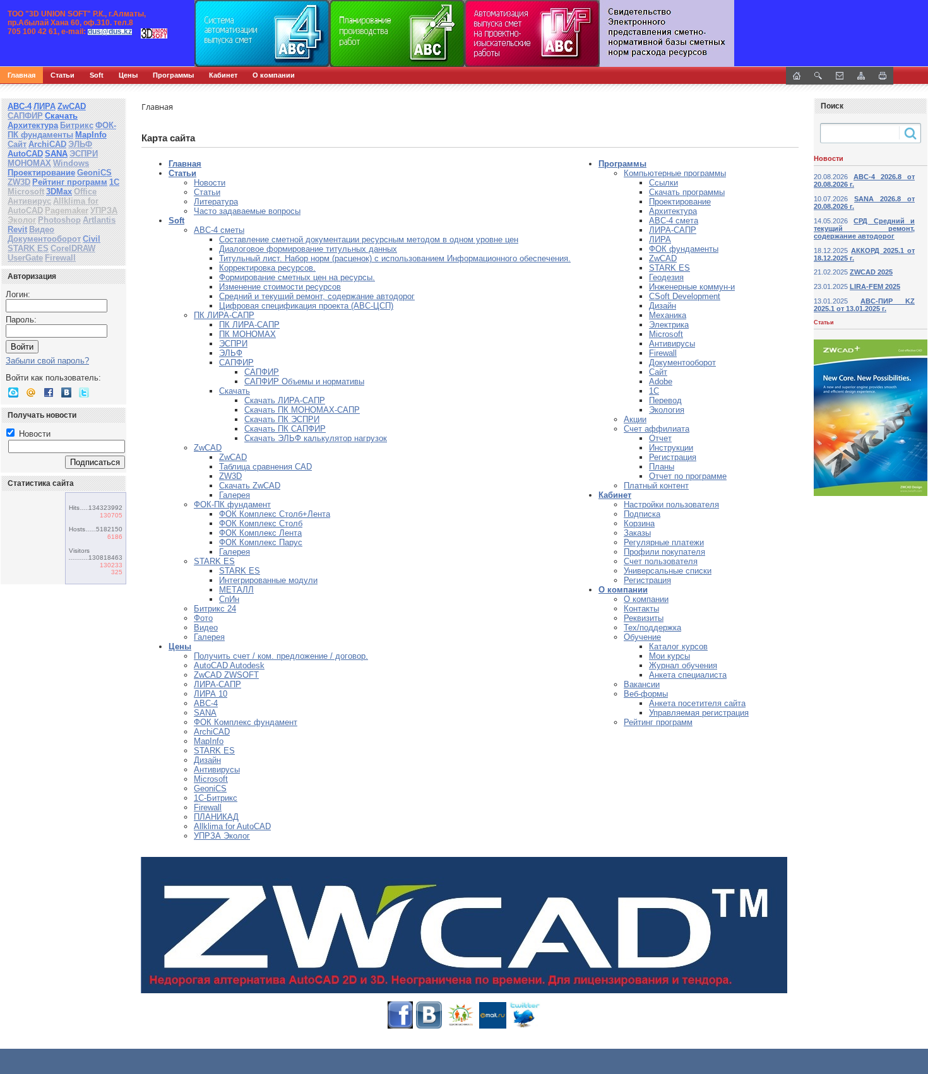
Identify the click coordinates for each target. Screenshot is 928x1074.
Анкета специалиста (688, 675)
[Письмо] (839, 76)
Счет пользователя (661, 561)
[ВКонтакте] (66, 392)
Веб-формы (646, 694)
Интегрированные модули (268, 580)
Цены (128, 75)
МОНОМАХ (29, 163)
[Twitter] (84, 392)
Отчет (660, 438)
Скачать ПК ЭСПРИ (281, 419)
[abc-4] (464, 33)
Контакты (641, 608)
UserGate (25, 258)
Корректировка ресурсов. (267, 268)
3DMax (59, 191)
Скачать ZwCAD (249, 485)
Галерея (234, 495)
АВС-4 (20, 106)
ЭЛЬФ (80, 144)
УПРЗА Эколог (222, 836)
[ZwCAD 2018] (464, 925)
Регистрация (672, 457)
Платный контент (656, 485)
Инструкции (671, 447)
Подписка (642, 514)
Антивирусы (217, 769)
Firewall (60, 258)
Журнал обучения (683, 665)
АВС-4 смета (673, 220)
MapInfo (91, 134)
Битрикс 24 (215, 608)
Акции (635, 419)
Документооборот (44, 239)
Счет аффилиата (656, 429)
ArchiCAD (47, 144)
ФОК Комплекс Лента (260, 533)
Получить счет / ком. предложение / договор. (281, 656)
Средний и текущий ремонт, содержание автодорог (317, 296)
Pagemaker (66, 210)
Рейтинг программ (69, 182)
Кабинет (223, 75)
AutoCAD (25, 153)
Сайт (17, 144)
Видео (41, 229)
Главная (21, 75)
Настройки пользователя (671, 504)
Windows (71, 163)
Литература (216, 201)
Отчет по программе (688, 476)
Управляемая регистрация (699, 712)
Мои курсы (669, 656)
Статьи (62, 75)
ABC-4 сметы (219, 230)
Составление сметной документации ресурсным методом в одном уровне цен (368, 239)
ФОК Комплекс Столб (260, 523)
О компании (274, 75)
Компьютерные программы (675, 173)
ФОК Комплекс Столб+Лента (274, 514)
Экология (666, 410)
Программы (173, 75)
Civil (91, 239)
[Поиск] (818, 76)
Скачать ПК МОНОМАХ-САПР (302, 410)
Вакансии (642, 684)
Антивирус (29, 201)
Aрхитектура (673, 211)
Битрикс (76, 125)
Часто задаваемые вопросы (247, 211)
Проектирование (41, 172)
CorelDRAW (73, 248)
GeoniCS (94, 172)
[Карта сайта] (861, 76)
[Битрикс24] (13, 392)
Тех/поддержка (652, 627)
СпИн (229, 599)
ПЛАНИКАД (216, 817)
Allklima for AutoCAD (232, 826)
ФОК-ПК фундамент (232, 504)
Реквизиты (643, 618)
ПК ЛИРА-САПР (224, 315)
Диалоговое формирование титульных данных (308, 249)
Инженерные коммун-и (692, 287)
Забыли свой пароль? (47, 360)
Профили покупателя (664, 552)
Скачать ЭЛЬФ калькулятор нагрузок (315, 438)
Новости (33, 434)
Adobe (660, 381)
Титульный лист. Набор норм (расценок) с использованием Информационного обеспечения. (395, 258)
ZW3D (19, 182)
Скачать (61, 116)
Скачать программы (687, 192)
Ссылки (663, 182)
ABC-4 (206, 703)
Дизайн (207, 760)
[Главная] (135, 33)
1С (114, 182)
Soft (97, 75)
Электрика (669, 324)
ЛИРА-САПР (217, 684)
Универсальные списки (667, 570)
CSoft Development (684, 296)
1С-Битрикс (215, 798)
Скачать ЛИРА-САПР (284, 400)
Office (85, 191)
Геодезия (666, 277)
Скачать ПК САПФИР (285, 429)
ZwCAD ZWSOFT (226, 675)
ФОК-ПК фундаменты (62, 130)
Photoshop (59, 220)
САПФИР (25, 116)
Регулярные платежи (664, 542)
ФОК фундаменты (683, 249)
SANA (56, 153)
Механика (667, 315)
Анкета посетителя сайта (697, 703)
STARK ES (28, 248)
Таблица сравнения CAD (265, 466)
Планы (661, 466)
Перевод (665, 400)
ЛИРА (44, 106)
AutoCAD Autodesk (229, 665)
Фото (203, 618)
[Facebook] (49, 392)
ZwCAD (71, 106)
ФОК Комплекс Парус (260, 542)
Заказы (637, 533)
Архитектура (33, 125)
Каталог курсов (678, 646)
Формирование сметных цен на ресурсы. (297, 277)
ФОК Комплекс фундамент (245, 722)
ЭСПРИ (83, 153)
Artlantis (99, 220)
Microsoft (26, 191)
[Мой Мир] (31, 392)
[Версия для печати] (882, 76)
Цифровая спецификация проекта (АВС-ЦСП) (306, 305)
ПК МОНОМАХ (247, 334)
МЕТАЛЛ (236, 589)
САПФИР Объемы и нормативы (304, 381)
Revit (17, 229)
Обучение (642, 637)
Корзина (639, 523)
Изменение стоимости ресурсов (280, 287)
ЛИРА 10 (210, 694)
